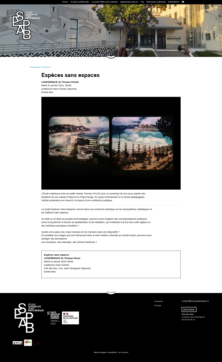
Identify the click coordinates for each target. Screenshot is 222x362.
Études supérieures (80, 2)
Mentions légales (100, 352)
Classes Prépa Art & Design (105, 2)
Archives (45, 67)
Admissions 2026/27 (129, 2)
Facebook (158, 301)
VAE (142, 2)
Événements (173, 2)
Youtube (157, 305)
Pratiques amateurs (156, 2)
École (65, 2)
